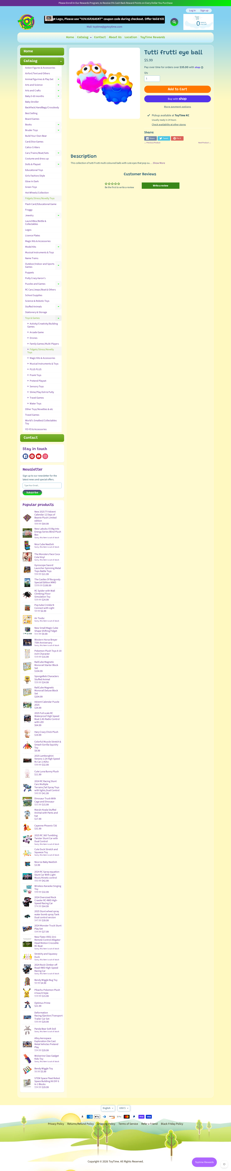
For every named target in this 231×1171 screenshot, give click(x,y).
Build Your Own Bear (36, 136)
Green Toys (31, 187)
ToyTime (114, 1161)
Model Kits (43, 247)
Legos (28, 230)
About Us (115, 37)
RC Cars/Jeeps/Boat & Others (40, 289)
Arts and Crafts (43, 91)
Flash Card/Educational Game (40, 204)
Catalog (84, 38)
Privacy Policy (56, 1124)
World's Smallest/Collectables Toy (41, 422)
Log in (192, 10)
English (106, 1108)
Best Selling (31, 113)
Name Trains (31, 258)
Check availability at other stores (169, 124)
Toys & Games (43, 318)
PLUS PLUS (35, 369)
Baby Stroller (32, 102)
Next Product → (204, 142)
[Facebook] (25, 456)
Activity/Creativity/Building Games (42, 325)
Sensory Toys (36, 386)
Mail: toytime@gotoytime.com (104, 26)
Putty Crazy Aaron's (35, 278)
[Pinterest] (32, 456)
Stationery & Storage (36, 312)
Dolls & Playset (43, 165)
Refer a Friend (149, 1124)
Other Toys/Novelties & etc (39, 409)
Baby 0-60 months (43, 96)
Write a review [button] (160, 185)
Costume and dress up (37, 158)
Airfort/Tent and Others (37, 73)
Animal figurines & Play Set (43, 80)
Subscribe (32, 492)
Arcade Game (36, 332)
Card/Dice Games (34, 141)
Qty (146, 73)
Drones (33, 338)
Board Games (32, 119)
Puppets (29, 272)
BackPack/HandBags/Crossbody (42, 107)
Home (70, 37)
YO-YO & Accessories (36, 429)
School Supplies (33, 295)
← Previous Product (152, 142)
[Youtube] (38, 456)
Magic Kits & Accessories (38, 241)
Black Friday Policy (172, 1124)
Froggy (28, 210)
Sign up (204, 10)
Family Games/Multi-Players (44, 344)
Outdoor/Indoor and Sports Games (43, 265)
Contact (100, 37)
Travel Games (36, 397)
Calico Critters (32, 147)
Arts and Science (43, 85)
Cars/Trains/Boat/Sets (43, 153)
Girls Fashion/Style (35, 175)
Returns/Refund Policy (80, 1124)
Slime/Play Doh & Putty (41, 392)
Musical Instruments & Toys (39, 252)
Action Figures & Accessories (40, 68)
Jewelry (43, 216)
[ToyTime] (26, 22)
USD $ (122, 1108)
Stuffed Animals (43, 307)
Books (43, 125)
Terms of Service (128, 1124)
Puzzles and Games (43, 284)
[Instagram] (45, 456)
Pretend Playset (37, 381)
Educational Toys (34, 170)
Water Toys (35, 403)
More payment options (177, 106)
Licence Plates (32, 235)
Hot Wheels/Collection (37, 192)
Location (131, 37)
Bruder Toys (43, 131)
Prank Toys (35, 375)
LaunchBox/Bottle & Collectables (35, 222)
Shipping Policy (106, 1124)
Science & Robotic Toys (37, 301)
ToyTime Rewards (152, 37)
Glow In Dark (32, 181)
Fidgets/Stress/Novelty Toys (40, 198)
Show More (159, 163)
